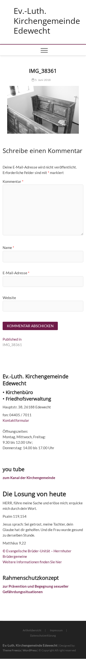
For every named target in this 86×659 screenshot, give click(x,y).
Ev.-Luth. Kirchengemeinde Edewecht (47, 21)
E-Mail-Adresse (16, 273)
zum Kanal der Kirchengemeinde (29, 477)
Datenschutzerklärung (43, 635)
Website (9, 297)
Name (8, 247)
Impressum (56, 630)
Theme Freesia (12, 650)
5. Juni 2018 (42, 80)
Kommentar (13, 181)
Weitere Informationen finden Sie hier (32, 562)
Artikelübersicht (32, 630)
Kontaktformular (16, 420)
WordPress (30, 650)
